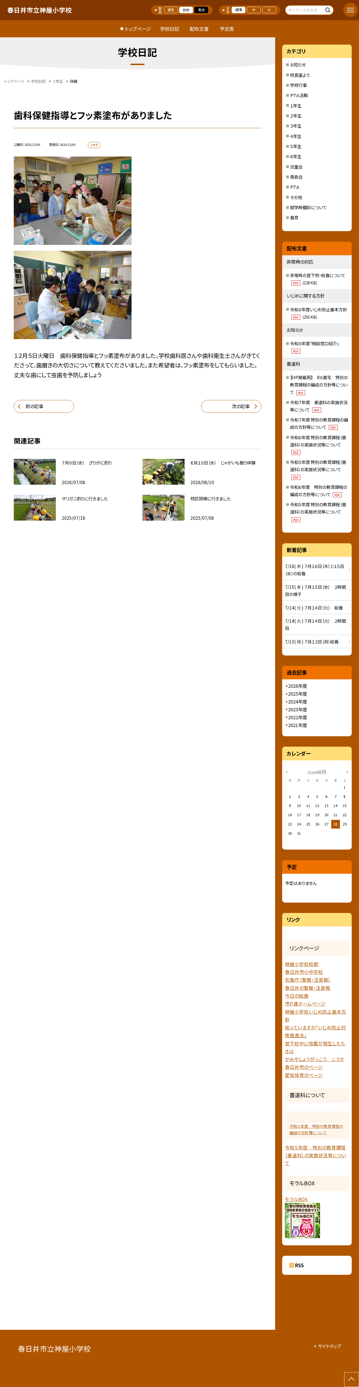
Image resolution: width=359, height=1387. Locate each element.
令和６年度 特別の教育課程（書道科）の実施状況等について (318, 444)
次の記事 (241, 406)
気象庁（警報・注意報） (308, 979)
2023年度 (297, 709)
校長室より (300, 75)
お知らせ (298, 64)
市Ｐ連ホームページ (305, 1003)
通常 (170, 9)
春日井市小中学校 (304, 972)
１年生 (296, 105)
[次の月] (347, 771)
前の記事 (34, 406)
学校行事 (298, 85)
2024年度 (297, 701)
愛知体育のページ (304, 1075)
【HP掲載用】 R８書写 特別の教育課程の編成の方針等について (319, 384)
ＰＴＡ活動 (299, 95)
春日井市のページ (304, 1067)
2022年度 (297, 717)
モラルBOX (296, 1199)
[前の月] (286, 771)
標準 (238, 9)
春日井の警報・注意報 (307, 988)
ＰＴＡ (295, 187)
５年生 (296, 146)
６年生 (296, 156)
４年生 (296, 136)
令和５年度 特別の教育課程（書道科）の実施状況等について (318, 469)
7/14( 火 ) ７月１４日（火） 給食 (314, 607)
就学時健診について (308, 207)
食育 (294, 217)
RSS (299, 1265)
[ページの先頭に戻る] (351, 1379)
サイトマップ (329, 1346)
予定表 (227, 28)
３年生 (296, 126)
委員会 (296, 177)
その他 (296, 197)
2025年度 (297, 693)
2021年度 (297, 725)
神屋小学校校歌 (301, 964)
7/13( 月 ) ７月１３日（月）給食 (314, 641)
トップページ (138, 28)
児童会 (296, 167)
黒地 (201, 9)
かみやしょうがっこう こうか (314, 1059)
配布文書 (199, 28)
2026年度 (297, 685)
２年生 (296, 115)
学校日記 (169, 28)
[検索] (328, 10)
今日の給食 (297, 995)
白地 (186, 9)
